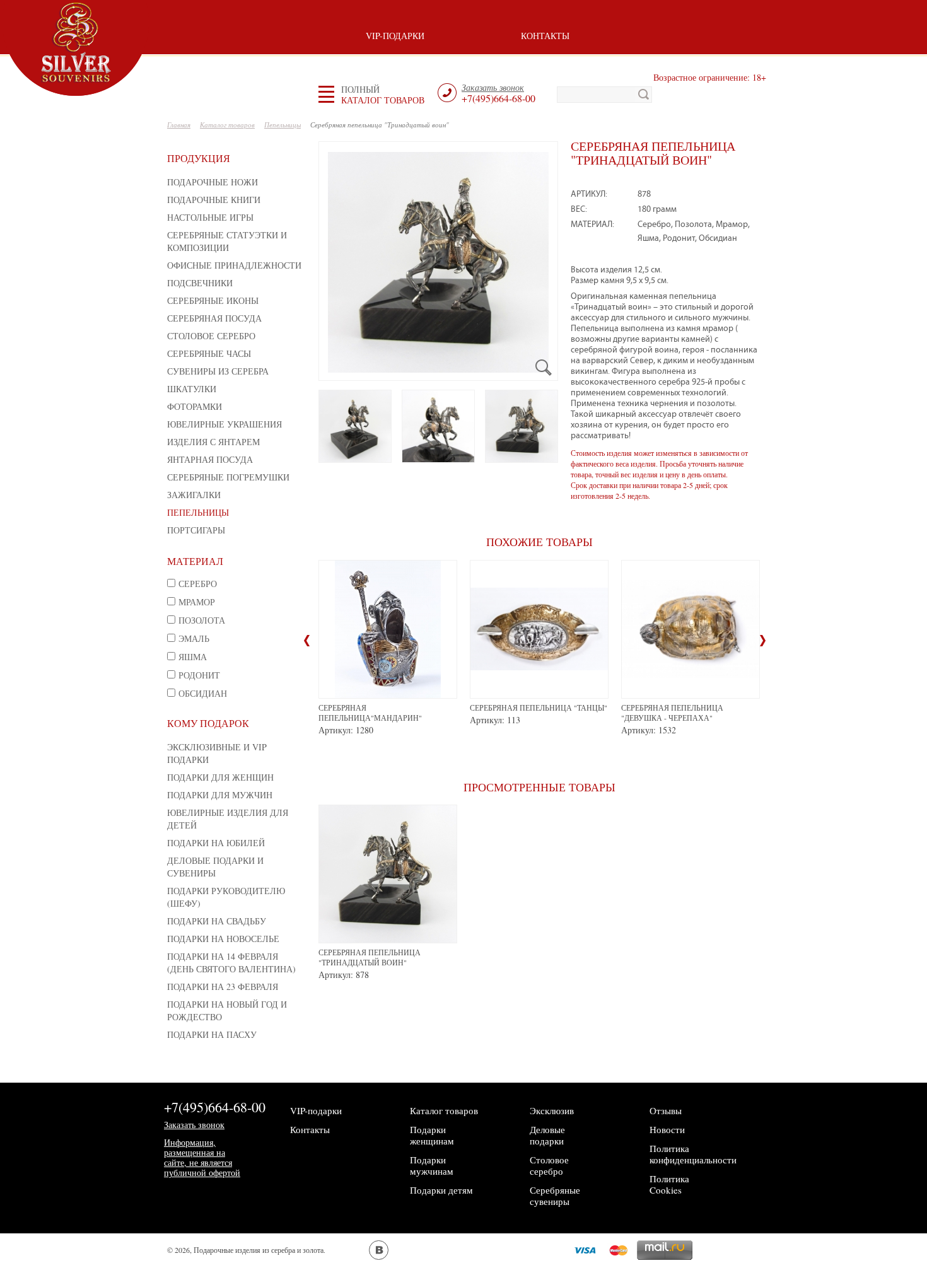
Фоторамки (194, 406)
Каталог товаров (444, 1110)
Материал (195, 560)
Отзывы (666, 1110)
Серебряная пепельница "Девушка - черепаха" (672, 712)
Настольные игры (210, 217)
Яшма (192, 657)
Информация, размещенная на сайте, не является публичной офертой (202, 1157)
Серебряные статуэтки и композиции (227, 241)
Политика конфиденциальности (693, 1154)
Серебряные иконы (213, 300)
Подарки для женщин (220, 777)
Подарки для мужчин (219, 795)
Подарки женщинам (432, 1135)
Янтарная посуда (210, 459)
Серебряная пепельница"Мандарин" (370, 712)
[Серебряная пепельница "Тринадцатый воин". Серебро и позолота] (438, 426)
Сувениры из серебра (218, 371)
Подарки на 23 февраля (222, 986)
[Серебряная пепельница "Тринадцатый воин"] (438, 261)
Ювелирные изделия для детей (227, 818)
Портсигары (196, 530)
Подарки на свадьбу (216, 921)
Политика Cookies (669, 1184)
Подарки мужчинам (431, 1165)
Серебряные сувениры (555, 1196)
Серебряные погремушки (228, 477)
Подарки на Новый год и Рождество (227, 1010)
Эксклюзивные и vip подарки (217, 753)
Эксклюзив (552, 1110)
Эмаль (193, 638)
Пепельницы (198, 512)
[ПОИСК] (643, 94)
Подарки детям (441, 1190)
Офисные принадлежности (234, 265)
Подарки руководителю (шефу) (226, 897)
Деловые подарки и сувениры (215, 866)
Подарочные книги (213, 200)
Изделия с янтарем (213, 442)
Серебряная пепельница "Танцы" (538, 707)
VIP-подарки (395, 36)
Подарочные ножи (212, 182)
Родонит (199, 675)
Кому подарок (208, 723)
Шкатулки (191, 389)
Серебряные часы (209, 353)
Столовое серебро (211, 336)
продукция (198, 158)
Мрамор (196, 602)
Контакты (545, 36)
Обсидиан (202, 693)
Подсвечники (200, 283)
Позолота (201, 620)
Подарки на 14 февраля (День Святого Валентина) (231, 962)
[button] (382, 94)
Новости (667, 1129)
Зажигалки (194, 495)
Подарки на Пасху (212, 1034)
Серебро (197, 584)
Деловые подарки (547, 1135)
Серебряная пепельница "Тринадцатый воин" (369, 957)
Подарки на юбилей (216, 843)
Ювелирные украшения (224, 424)
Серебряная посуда (214, 318)
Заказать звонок (194, 1125)
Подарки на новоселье (223, 939)
